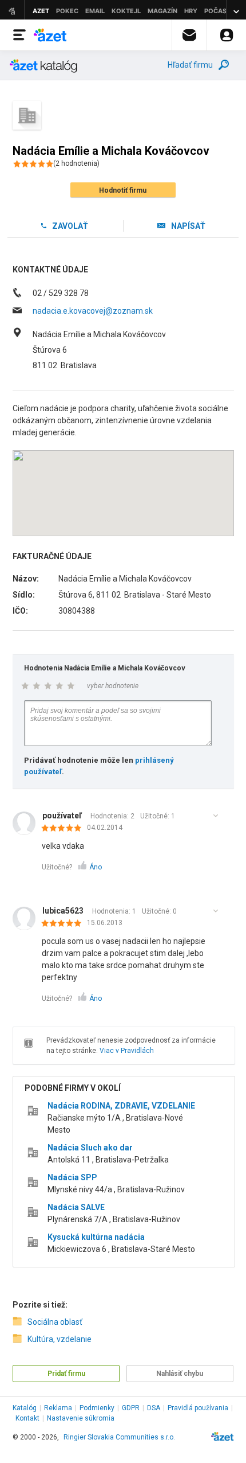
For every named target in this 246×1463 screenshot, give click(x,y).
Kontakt (27, 1418)
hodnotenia (76, 163)
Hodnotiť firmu (122, 190)
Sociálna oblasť (54, 1322)
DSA (153, 1408)
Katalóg (25, 1408)
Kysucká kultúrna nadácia (96, 1237)
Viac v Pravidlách (127, 1051)
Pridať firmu (66, 1374)
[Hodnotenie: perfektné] (64, 828)
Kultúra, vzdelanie (59, 1339)
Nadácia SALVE (76, 1207)
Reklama (58, 1408)
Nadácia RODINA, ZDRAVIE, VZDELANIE (121, 1105)
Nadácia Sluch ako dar (90, 1147)
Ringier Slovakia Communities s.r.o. (119, 1437)
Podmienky (97, 1408)
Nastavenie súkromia (80, 1418)
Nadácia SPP (72, 1177)
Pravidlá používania (198, 1408)
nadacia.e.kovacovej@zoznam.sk (93, 310)
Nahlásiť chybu (179, 1374)
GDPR (131, 1408)
